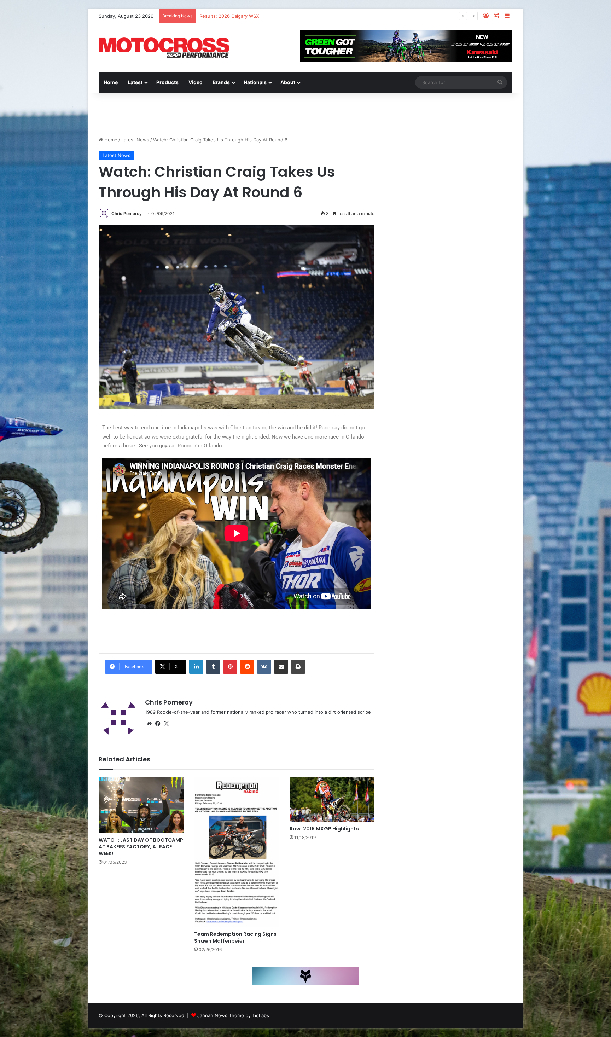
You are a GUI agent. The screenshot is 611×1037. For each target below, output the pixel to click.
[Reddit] (247, 667)
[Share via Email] (281, 667)
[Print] (298, 667)
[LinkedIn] (196, 667)
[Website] (149, 723)
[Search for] (500, 82)
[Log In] (486, 16)
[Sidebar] (507, 16)
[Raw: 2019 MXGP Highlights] (332, 799)
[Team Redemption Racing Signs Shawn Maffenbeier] (236, 852)
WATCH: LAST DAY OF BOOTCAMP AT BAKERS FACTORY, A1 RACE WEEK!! (141, 846)
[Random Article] (496, 16)
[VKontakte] (264, 667)
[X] (166, 723)
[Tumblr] (213, 667)
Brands (221, 82)
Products (167, 82)
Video (195, 82)
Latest (135, 82)
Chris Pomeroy (126, 213)
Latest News (135, 140)
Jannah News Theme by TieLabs (233, 1015)
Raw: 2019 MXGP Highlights (324, 828)
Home (111, 82)
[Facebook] (157, 723)
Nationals (255, 82)
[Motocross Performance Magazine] (164, 47)
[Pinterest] (230, 667)
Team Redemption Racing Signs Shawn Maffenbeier (235, 937)
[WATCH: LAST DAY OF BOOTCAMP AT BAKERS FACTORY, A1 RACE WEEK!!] (141, 805)
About (287, 82)
